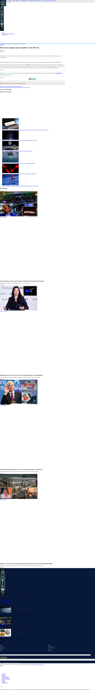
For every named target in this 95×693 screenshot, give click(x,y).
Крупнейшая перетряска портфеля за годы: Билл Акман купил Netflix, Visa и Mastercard (21, 469)
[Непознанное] (2, 30)
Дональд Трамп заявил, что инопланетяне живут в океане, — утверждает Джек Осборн (18, 163)
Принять (1, 665)
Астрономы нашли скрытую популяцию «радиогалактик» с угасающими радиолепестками (19, 173)
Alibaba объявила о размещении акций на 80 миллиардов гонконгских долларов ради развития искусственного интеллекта (25, 129)
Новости (5, 0)
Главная (1, 43)
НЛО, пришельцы (16, 0)
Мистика (10, 0)
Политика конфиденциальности (8, 662)
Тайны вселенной (24, 0)
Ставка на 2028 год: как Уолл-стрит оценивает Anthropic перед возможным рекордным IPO (22, 281)
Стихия (43, 0)
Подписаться (3, 657)
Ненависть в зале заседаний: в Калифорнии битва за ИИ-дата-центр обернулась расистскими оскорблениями (26, 563)
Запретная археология (33, 0)
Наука (39, 0)
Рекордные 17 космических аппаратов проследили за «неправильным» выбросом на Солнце (19, 140)
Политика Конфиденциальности (37, 664)
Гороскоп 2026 (53, 0)
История (47, 0)
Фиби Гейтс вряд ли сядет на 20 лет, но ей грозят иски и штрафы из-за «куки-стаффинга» (21, 375)
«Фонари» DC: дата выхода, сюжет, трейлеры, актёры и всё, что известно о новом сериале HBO (17, 615)
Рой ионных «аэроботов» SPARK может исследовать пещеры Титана (12, 638)
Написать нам (17, 662)
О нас (1, 662)
